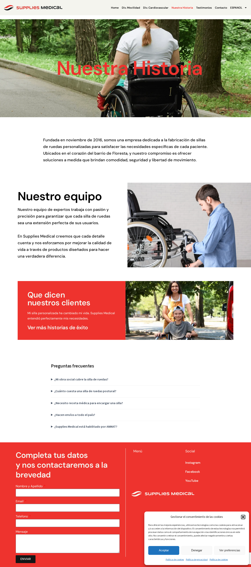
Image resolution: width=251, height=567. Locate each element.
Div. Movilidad (131, 7)
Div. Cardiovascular (155, 7)
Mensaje (22, 532)
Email (20, 501)
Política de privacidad (197, 559)
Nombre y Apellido (29, 486)
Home (115, 7)
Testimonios (204, 7)
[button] (243, 517)
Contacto (221, 7)
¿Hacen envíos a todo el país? (74, 415)
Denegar (196, 550)
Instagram (192, 463)
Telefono (22, 516)
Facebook (192, 472)
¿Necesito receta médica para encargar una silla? (88, 403)
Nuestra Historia (182, 7)
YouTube (191, 481)
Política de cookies (175, 559)
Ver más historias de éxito (57, 327)
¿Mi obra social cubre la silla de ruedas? (81, 379)
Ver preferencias (229, 550)
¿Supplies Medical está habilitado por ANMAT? (85, 427)
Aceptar (164, 550)
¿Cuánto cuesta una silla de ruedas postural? (85, 391)
